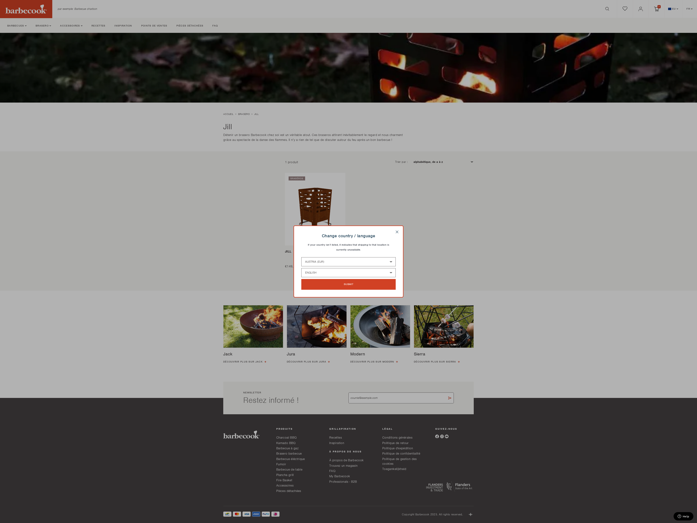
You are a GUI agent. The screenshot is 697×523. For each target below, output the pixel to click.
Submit (348, 284)
